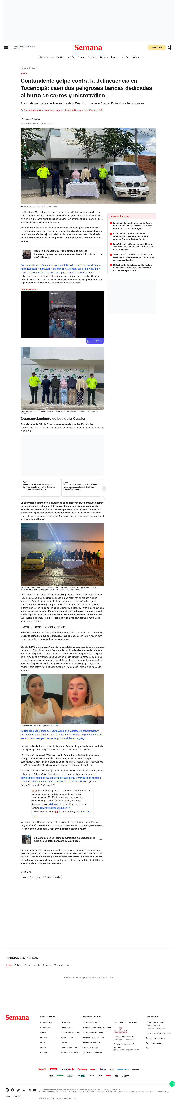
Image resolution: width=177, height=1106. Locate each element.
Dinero (43, 1033)
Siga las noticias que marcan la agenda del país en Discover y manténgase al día (63, 110)
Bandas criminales (53, 877)
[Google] (7, 1090)
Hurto (38, 877)
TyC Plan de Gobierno (92, 1052)
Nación (34, 68)
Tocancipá (26, 877)
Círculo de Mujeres (69, 1047)
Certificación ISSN (90, 1047)
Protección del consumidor (125, 1023)
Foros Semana (67, 1028)
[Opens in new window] (12, 1090)
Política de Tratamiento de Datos (96, 1028)
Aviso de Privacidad (16, 1096)
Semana (24, 68)
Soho (42, 1042)
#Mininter (54, 804)
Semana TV (45, 1028)
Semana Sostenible (69, 1052)
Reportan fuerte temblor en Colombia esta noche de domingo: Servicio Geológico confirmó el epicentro (80, 487)
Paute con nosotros (154, 1043)
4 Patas (43, 1052)
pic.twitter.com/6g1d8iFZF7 (55, 807)
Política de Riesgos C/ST (93, 1038)
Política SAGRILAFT (91, 1042)
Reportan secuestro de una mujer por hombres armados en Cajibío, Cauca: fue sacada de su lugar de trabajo (39, 487)
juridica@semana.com (123, 1039)
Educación (65, 1023)
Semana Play (46, 1023)
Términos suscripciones (92, 1033)
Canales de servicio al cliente (158, 1033)
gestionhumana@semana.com (127, 1050)
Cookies (149, 1048)
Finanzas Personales (70, 1033)
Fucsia (43, 1047)
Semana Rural (67, 1038)
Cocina (64, 1042)
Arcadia (43, 1038)
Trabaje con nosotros (155, 1038)
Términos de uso (89, 1023)
